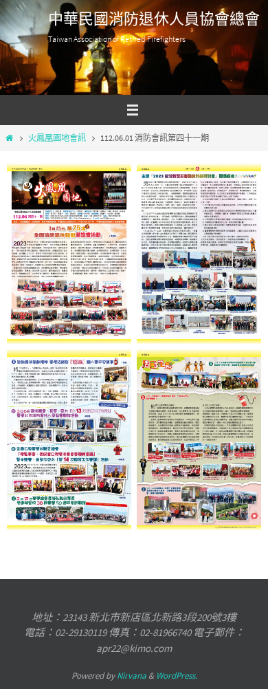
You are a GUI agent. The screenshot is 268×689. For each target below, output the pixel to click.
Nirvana (131, 675)
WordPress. (176, 675)
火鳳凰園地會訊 (57, 138)
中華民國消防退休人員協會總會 (154, 19)
